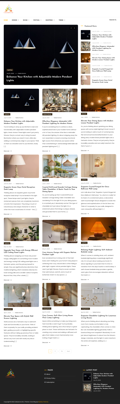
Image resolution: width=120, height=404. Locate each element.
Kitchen (84, 114)
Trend (61, 20)
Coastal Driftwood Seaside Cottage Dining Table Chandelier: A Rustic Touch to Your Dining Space (59, 189)
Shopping (49, 20)
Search (112, 20)
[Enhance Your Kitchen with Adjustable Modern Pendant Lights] (87, 377)
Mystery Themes (43, 402)
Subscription (50, 382)
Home (6, 20)
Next (68, 351)
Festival (36, 20)
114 (62, 351)
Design (14, 20)
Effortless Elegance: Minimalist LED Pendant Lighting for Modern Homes (103, 48)
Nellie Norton (22, 73)
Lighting (10, 70)
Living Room (46, 308)
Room (25, 20)
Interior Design (47, 114)
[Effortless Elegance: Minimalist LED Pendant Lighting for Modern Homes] (87, 387)
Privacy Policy (50, 378)
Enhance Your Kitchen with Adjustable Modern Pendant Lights (102, 37)
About (48, 374)
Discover (7, 151)
